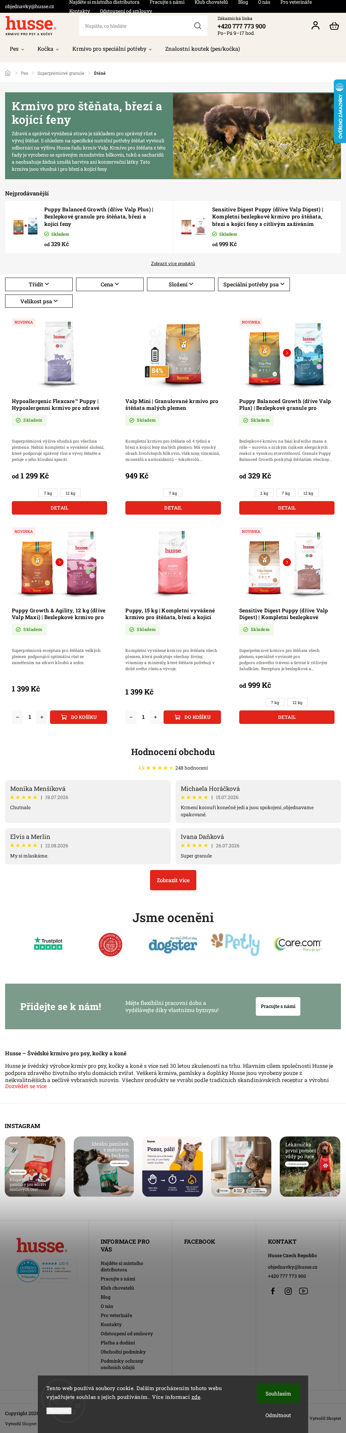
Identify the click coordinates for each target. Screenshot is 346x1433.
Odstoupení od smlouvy (126, 11)
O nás (107, 1306)
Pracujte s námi (278, 1006)
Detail (59, 507)
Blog (105, 1297)
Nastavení (59, 1410)
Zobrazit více (173, 880)
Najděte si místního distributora (122, 1266)
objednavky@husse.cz (292, 1267)
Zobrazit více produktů (173, 263)
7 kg (48, 493)
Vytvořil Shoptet (325, 1418)
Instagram (288, 1291)
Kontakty (79, 11)
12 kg (70, 493)
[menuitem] (17, 48)
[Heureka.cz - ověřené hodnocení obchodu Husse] (47, 1269)
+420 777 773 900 (287, 1276)
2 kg (264, 493)
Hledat (198, 25)
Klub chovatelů (117, 1288)
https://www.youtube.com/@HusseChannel (303, 1291)
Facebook (273, 1291)
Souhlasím (278, 1393)
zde (196, 1396)
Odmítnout (278, 1415)
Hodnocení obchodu (173, 751)
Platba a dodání (118, 1342)
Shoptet (29, 1423)
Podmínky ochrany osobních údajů (122, 1364)
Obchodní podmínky (123, 1351)
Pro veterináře (116, 1315)
